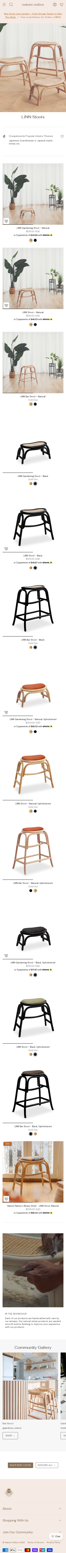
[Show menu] (4, 4)
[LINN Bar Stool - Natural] (33, 362)
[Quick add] (6, 712)
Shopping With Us (15, 1520)
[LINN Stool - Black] (33, 521)
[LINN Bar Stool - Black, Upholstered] (33, 1092)
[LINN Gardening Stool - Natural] (33, 194)
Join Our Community (18, 1532)
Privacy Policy (53, 1542)
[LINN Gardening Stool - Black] (33, 442)
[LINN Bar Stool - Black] (33, 606)
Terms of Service (35, 1542)
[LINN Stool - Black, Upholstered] (33, 1013)
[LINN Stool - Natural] (33, 278)
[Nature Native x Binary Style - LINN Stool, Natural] (33, 1172)
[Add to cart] (6, 221)
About (7, 1508)
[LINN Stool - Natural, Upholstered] (33, 769)
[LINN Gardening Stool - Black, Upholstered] (33, 928)
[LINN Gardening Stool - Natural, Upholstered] (33, 685)
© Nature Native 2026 (14, 1542)
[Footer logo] (9, 1492)
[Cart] (61, 4)
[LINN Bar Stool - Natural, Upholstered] (33, 849)
